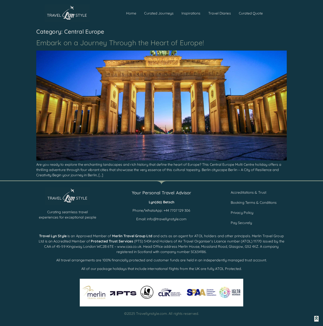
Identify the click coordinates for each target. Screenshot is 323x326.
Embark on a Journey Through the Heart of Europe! (120, 42)
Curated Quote (251, 13)
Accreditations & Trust (248, 192)
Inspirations (190, 13)
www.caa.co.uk (129, 246)
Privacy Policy (242, 212)
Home (131, 13)
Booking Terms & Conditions (254, 202)
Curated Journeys (159, 13)
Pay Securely (241, 222)
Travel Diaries (219, 13)
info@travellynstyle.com (167, 219)
